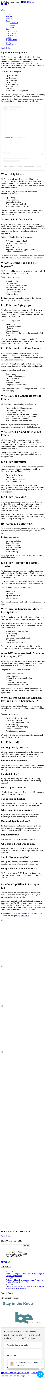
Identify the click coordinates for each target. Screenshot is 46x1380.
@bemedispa (24, 916)
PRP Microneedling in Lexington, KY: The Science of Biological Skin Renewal (25, 1287)
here (34, 909)
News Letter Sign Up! (10, 1298)
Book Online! (6, 48)
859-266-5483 (28, 2)
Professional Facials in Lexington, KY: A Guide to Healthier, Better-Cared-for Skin (24, 1281)
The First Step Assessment (20, 905)
